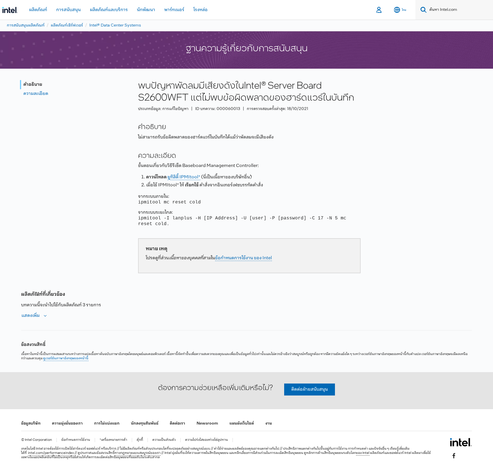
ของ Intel (362, 453)
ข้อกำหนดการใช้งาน (75, 440)
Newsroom (207, 423)
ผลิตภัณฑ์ (38, 10)
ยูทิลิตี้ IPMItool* (183, 177)
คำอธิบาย (32, 84)
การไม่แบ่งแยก (107, 423)
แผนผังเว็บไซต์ (241, 423)
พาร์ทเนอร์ (174, 10)
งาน (268, 423)
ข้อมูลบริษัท (31, 423)
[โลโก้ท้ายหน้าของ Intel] (461, 442)
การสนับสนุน (68, 10)
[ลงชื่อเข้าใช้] (379, 10)
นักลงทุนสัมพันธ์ (144, 423)
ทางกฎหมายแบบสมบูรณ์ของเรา (138, 453)
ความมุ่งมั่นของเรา (67, 423)
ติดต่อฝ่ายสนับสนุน (309, 389)
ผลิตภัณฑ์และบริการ (109, 10)
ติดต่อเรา (177, 423)
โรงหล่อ (200, 10)
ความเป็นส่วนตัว (164, 440)
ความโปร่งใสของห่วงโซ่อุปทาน (206, 440)
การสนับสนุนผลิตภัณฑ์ (26, 25)
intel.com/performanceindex (51, 453)
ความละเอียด (35, 93)
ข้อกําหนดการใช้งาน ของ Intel (243, 258)
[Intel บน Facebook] (454, 455)
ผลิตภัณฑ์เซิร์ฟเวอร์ (67, 25)
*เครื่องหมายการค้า (113, 440)
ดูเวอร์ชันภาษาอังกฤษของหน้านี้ (65, 358)
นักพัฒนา (146, 10)
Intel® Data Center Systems (115, 25)
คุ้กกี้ (140, 440)
